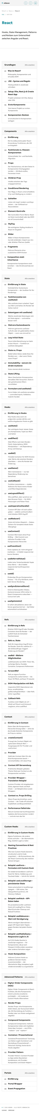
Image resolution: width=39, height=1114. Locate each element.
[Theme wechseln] (30, 3)
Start (4, 11)
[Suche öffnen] (25, 3)
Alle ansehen (30, 65)
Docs (11, 11)
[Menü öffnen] (35, 3)
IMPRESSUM (11, 1110)
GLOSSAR (4, 1110)
